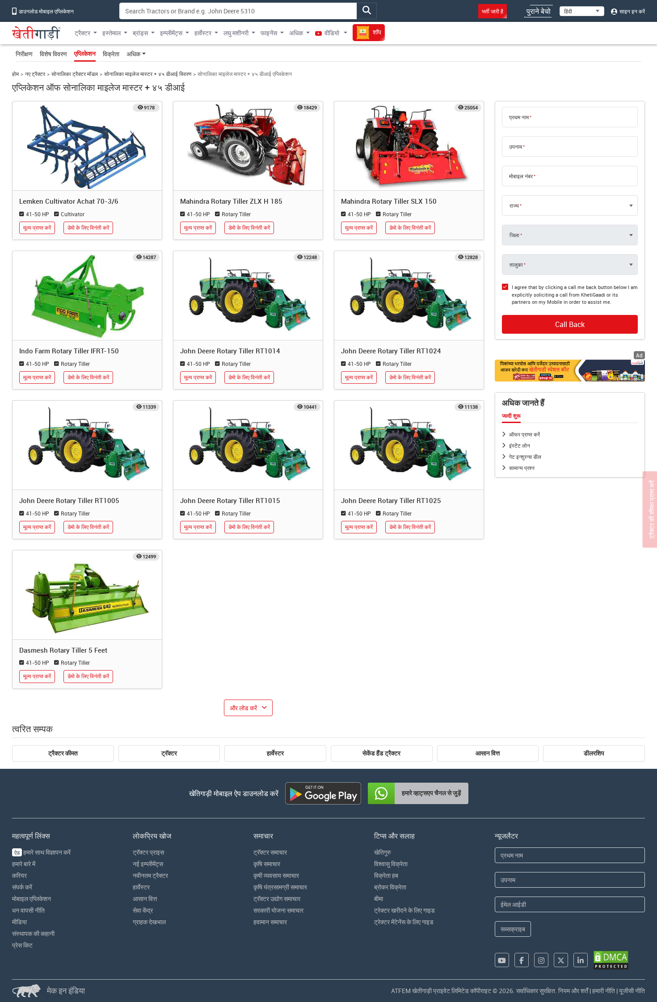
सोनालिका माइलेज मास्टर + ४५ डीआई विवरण (147, 74)
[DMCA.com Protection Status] (611, 960)
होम (15, 74)
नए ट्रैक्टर (35, 74)
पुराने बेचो (538, 11)
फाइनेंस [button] (269, 33)
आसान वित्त (488, 753)
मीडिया (19, 922)
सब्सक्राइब (513, 929)
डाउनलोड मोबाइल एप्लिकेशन (45, 11)
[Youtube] (502, 960)
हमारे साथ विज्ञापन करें (42, 852)
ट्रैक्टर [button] (82, 33)
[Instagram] (541, 960)
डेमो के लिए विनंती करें (88, 227)
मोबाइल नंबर (521, 176)
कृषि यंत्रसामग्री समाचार (280, 887)
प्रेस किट (22, 945)
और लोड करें (243, 708)
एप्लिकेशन (85, 53)
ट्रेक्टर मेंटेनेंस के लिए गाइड (404, 922)
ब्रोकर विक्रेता (390, 887)
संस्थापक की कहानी (33, 933)
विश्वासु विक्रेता (391, 863)
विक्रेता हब (386, 875)
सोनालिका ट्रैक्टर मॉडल (74, 74)
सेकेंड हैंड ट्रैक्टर (381, 753)
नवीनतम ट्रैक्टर (150, 875)
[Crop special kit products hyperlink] (570, 371)
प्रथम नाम (519, 117)
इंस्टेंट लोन (519, 445)
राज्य (514, 205)
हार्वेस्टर (275, 753)
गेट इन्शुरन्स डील (525, 456)
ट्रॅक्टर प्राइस (148, 852)
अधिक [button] (296, 33)
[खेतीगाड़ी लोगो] (36, 33)
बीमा (378, 898)
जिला (514, 235)
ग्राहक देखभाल (149, 922)
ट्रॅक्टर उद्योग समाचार (276, 898)
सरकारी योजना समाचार (278, 910)
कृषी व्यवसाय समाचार (276, 875)
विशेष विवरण (53, 54)
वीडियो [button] (332, 33)
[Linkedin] (580, 960)
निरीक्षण (24, 54)
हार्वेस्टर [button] (202, 33)
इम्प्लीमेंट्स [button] (171, 33)
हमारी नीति (603, 990)
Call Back (570, 324)
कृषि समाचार (266, 863)
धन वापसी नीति (28, 910)
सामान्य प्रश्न (522, 467)
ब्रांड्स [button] (140, 33)
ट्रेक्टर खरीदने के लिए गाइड (404, 910)
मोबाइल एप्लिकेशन (31, 898)
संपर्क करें (22, 887)
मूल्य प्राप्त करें (37, 227)
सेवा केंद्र (143, 910)
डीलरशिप (594, 753)
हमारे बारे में (23, 863)
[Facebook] (521, 960)
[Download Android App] (323, 793)
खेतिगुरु (382, 852)
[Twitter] (561, 960)
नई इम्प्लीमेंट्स (148, 863)
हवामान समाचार (270, 922)
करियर (19, 875)
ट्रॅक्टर (169, 753)
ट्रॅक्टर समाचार (270, 852)
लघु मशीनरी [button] (235, 33)
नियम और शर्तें (573, 990)
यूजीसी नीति (632, 990)
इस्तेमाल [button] (111, 33)
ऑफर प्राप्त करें (524, 434)
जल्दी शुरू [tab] (511, 416)
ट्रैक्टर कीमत (63, 753)
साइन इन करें (631, 11)
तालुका (516, 264)
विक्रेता (111, 54)
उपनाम (515, 146)
